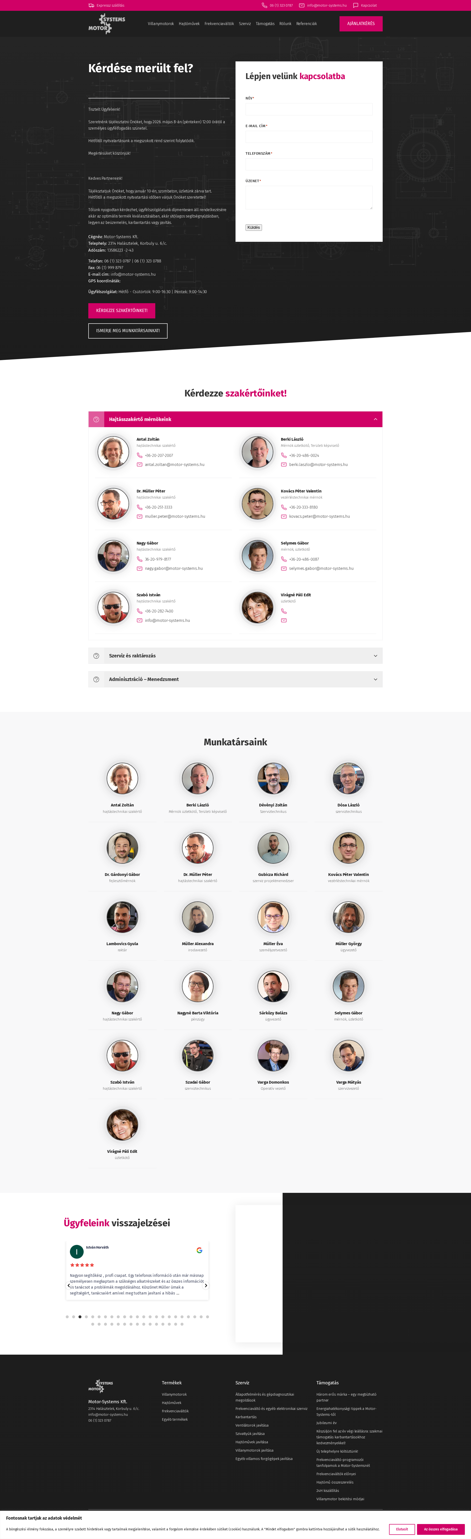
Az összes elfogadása (441, 1529)
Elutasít (402, 1529)
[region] (235, 1525)
